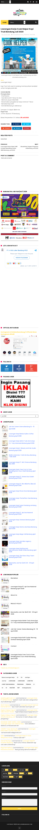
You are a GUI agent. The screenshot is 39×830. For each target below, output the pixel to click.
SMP (18, 684)
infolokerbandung (18, 34)
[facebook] (31, 2)
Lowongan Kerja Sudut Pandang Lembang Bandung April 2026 (22, 509)
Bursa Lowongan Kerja (8, 673)
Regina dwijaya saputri (8, 706)
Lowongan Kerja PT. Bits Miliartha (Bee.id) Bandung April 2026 (22, 488)
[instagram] (28, 2)
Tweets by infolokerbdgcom (10, 664)
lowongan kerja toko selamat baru (12, 720)
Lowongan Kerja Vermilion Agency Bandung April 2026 (20, 545)
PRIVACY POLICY (16, 600)
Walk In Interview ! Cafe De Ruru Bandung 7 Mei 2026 (22, 459)
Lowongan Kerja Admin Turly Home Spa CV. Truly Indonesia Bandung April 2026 (24, 618)
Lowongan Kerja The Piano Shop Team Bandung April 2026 (21, 560)
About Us (14, 591)
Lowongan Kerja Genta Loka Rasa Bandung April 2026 (23, 531)
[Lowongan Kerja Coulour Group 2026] (19, 240)
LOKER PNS (30, 677)
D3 (21, 673)
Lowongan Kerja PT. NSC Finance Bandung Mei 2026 (22, 466)
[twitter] (33, 2)
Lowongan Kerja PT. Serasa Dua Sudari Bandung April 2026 (21, 481)
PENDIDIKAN (20, 680)
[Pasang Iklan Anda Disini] (16, 407)
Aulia (2, 732)
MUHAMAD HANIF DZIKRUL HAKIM (11, 718)
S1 (33, 680)
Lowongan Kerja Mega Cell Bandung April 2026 (22, 538)
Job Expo (27, 673)
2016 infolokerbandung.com (23, 820)
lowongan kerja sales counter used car (18, 726)
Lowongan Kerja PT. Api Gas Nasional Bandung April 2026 (21, 516)
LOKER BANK (12, 677)
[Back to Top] (19, 824)
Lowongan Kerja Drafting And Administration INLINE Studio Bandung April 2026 (22, 553)
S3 (6, 684)
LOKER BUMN (21, 677)
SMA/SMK (32, 34)
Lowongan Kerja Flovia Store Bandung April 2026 (23, 495)
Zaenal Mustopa (6, 737)
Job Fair (4, 677)
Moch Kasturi (5, 701)
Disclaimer (14, 574)
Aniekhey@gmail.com (8, 694)
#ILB (2, 80)
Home (5, 22)
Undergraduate (26, 684)
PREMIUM (26, 34)
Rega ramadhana (7, 744)
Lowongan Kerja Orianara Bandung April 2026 (22, 524)
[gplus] (36, 2)
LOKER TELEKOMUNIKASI (8, 680)
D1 (17, 673)
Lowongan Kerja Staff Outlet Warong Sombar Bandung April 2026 (23, 635)
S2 (2, 684)
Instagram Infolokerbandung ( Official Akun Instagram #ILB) (19, 333)
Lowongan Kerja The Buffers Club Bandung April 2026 (23, 502)
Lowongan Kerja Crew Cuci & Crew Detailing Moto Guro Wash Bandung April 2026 (22, 474)
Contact (13, 642)
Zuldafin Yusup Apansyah (9, 725)
